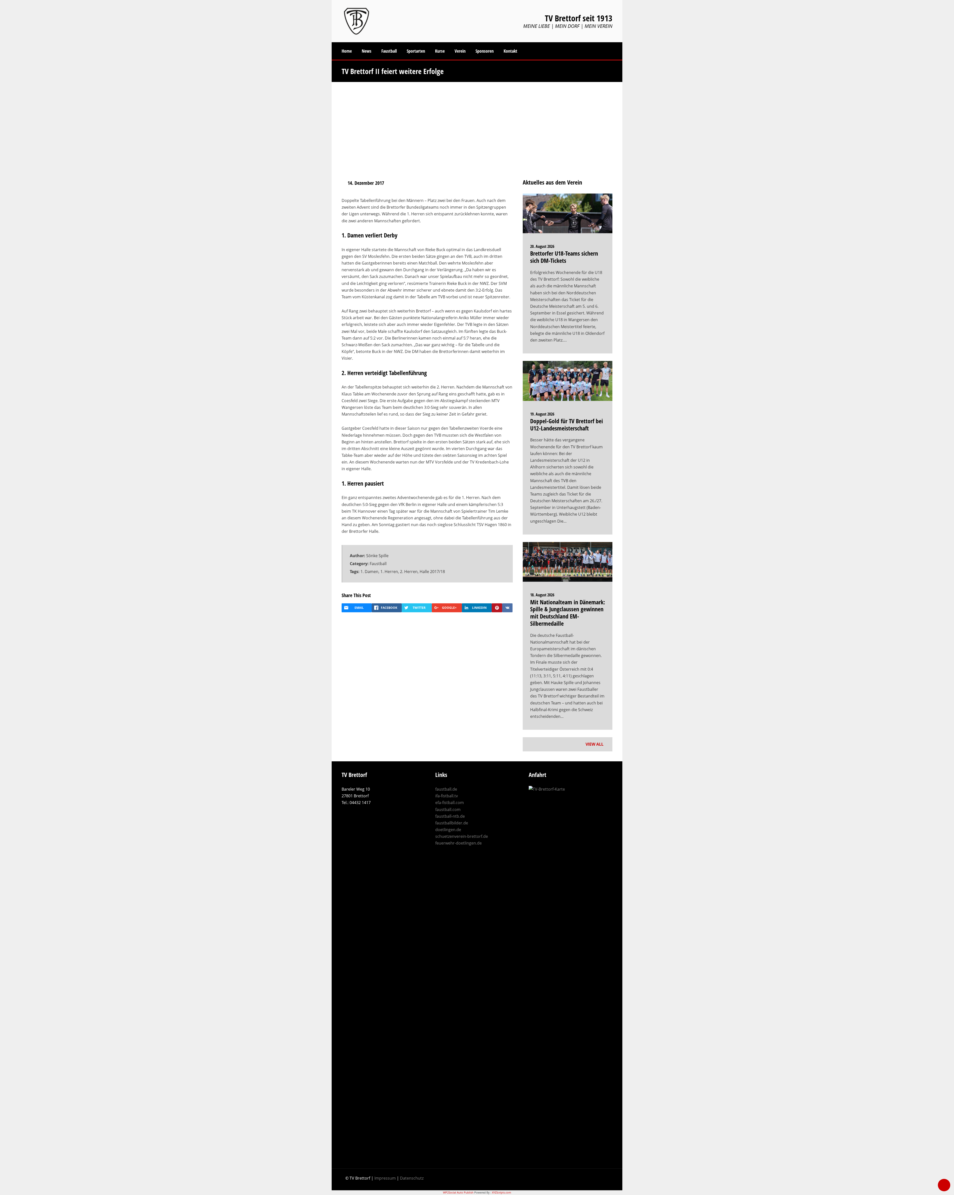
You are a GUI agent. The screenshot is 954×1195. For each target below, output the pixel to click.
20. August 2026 (542, 246)
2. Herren (409, 571)
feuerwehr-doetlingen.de (458, 843)
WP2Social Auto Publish (458, 1192)
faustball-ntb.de (450, 816)
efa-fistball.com (449, 802)
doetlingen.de (448, 829)
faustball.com (448, 809)
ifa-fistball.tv (446, 796)
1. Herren (389, 571)
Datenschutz (412, 1178)
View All (595, 744)
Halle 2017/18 (432, 571)
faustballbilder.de (451, 823)
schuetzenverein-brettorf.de (461, 836)
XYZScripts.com (501, 1192)
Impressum (385, 1178)
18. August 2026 (542, 595)
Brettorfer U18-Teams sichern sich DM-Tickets (564, 257)
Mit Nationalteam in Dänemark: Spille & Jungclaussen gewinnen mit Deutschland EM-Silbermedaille (567, 612)
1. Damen (369, 571)
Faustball (378, 563)
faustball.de (446, 789)
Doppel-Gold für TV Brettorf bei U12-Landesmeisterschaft (566, 424)
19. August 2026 (542, 414)
